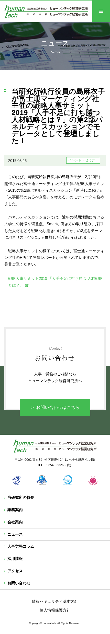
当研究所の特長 (20, 497)
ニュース (15, 534)
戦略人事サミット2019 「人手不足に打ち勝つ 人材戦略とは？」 (55, 281)
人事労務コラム (20, 546)
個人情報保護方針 (55, 610)
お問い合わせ (18, 583)
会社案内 (15, 522)
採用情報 (15, 559)
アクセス (15, 571)
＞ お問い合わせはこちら (55, 407)
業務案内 (15, 510)
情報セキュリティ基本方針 (55, 602)
